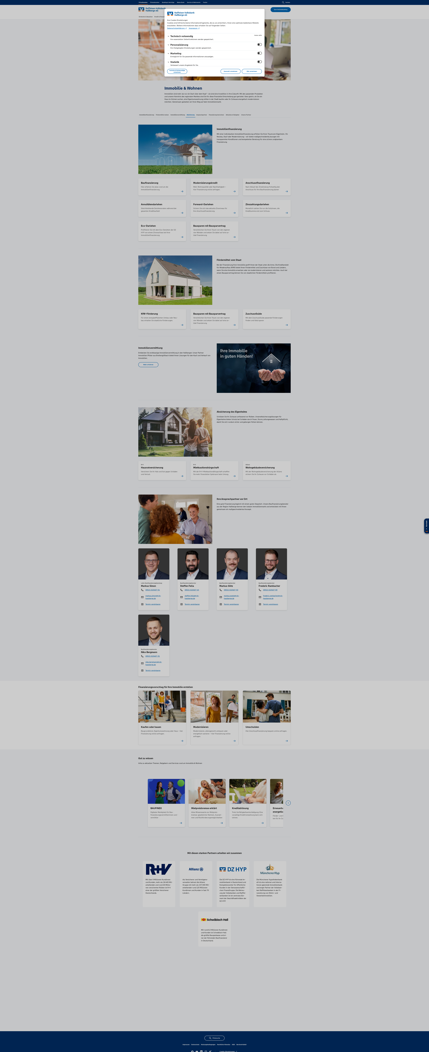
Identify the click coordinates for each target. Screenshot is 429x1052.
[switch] (259, 44)
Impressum (193, 28)
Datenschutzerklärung (176, 28)
